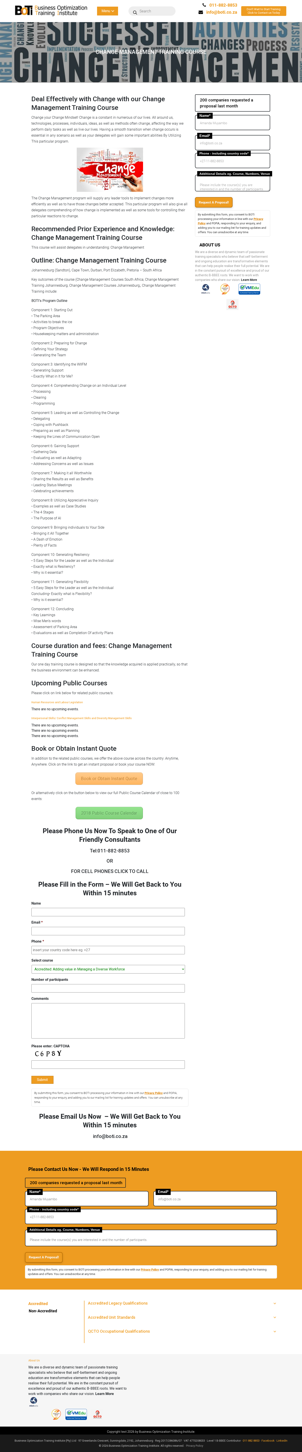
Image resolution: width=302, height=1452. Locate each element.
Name (36, 903)
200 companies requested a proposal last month (226, 103)
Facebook (268, 1440)
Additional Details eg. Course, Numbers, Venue (234, 173)
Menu (105, 11)
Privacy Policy (154, 1093)
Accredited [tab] (38, 1303)
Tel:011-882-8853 (110, 851)
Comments (40, 999)
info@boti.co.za (221, 12)
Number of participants (49, 980)
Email (37, 922)
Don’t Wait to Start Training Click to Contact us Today (264, 11)
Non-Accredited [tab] (43, 1311)
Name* (204, 116)
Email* (204, 136)
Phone (37, 941)
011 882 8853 (251, 1440)
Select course (42, 960)
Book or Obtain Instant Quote (109, 778)
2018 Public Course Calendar (109, 813)
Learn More (249, 280)
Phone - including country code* (223, 153)
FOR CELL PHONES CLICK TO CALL (110, 871)
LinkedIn (282, 1440)
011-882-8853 (222, 5)
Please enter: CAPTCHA (50, 1046)
